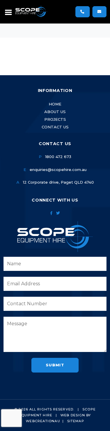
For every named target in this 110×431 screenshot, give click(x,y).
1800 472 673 (58, 156)
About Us (55, 111)
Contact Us (55, 127)
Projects (55, 119)
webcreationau (43, 421)
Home (55, 104)
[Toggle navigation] (9, 11)
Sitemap (75, 421)
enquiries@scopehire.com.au (58, 169)
